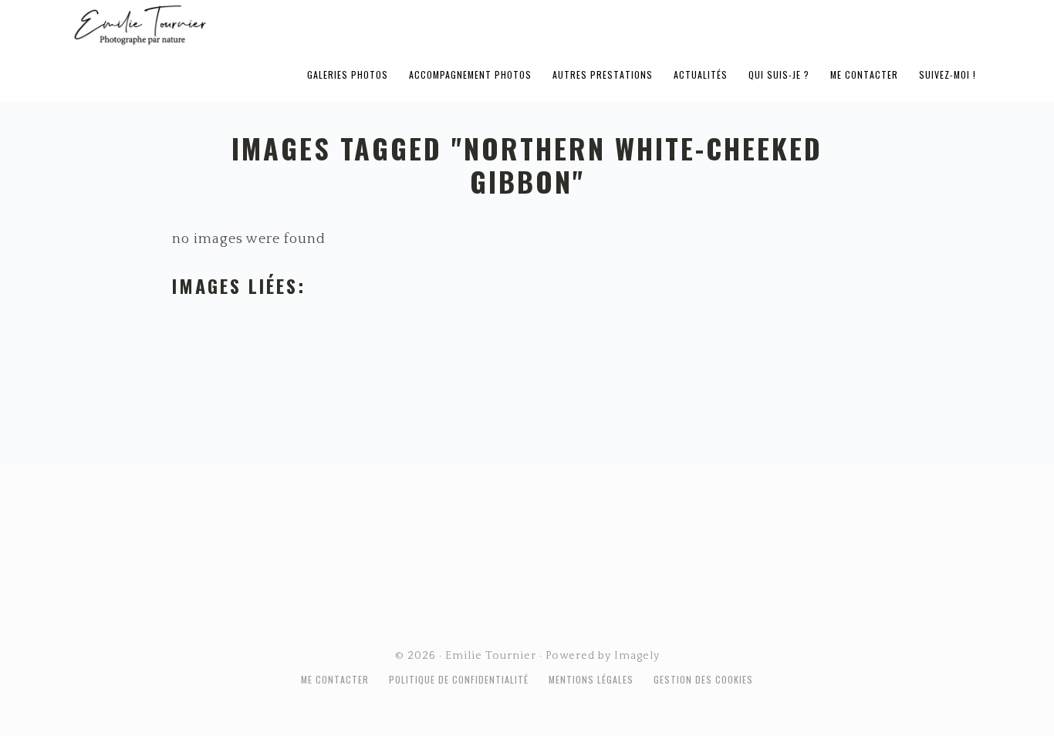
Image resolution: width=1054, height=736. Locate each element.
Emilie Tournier (261, 24)
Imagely (637, 656)
